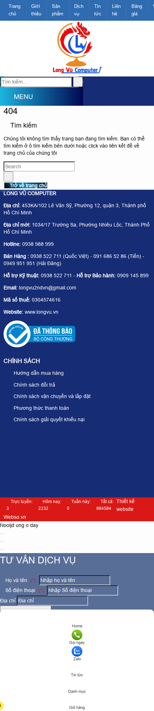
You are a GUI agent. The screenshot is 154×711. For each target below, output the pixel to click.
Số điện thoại (24, 590)
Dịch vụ (78, 10)
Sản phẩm (57, 10)
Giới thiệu (36, 10)
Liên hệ (116, 10)
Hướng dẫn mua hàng (38, 373)
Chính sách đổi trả (33, 385)
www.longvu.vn (41, 312)
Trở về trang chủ (27, 185)
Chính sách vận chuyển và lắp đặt (51, 396)
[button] (6, 97)
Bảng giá (136, 10)
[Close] (2, 534)
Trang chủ (14, 10)
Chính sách (22, 361)
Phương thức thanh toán (40, 408)
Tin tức (97, 10)
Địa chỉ (7, 600)
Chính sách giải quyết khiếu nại (48, 419)
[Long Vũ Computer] (77, 72)
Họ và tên (20, 580)
